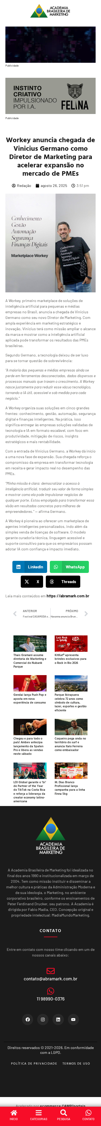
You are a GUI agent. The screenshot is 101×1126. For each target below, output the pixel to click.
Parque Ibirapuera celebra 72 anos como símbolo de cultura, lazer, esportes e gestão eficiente (70, 702)
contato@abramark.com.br (50, 978)
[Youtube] (73, 1019)
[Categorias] (38, 1112)
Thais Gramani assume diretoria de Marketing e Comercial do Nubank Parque (29, 661)
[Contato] (88, 1112)
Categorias (38, 1119)
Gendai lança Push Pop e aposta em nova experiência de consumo (29, 699)
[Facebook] (27, 1019)
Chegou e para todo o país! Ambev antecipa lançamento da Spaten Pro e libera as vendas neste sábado (28, 746)
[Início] (14, 1112)
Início (14, 1119)
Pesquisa (63, 1119)
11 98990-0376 (51, 998)
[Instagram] (42, 1019)
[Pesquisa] (63, 1112)
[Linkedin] (58, 1019)
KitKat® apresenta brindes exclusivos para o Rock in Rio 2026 (70, 659)
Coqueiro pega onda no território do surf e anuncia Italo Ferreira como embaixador (70, 744)
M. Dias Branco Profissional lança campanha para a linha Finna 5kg (70, 788)
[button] (29, 567)
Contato (88, 1119)
